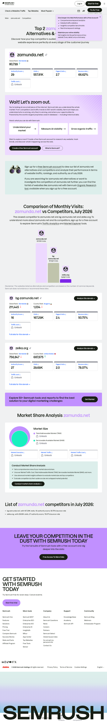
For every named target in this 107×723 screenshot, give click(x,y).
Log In (79, 4)
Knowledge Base (70, 617)
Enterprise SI (27, 627)
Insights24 (26, 630)
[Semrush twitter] (15, 662)
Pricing (5, 627)
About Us (46, 617)
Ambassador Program (92, 624)
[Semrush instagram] (5, 662)
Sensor (25, 647)
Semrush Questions (50, 620)
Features (6, 620)
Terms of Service (66, 667)
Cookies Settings (80, 667)
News (45, 624)
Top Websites (28, 640)
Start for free (93, 4)
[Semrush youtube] (10, 662)
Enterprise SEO (28, 620)
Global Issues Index (50, 637)
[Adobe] (6, 667)
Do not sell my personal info (48, 641)
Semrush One (8, 617)
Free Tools (26, 643)
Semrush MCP (28, 617)
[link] (15, 11)
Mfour (25, 633)
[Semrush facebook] (13, 662)
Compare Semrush (10, 633)
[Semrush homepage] (8, 3)
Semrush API (68, 624)
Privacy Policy (52, 667)
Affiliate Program (9, 643)
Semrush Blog (89, 617)
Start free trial (11, 603)
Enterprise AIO (28, 624)
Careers (46, 627)
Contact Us (47, 645)
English (100, 667)
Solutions (6, 624)
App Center (27, 637)
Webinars (87, 620)
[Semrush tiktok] (8, 662)
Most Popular (46, 11)
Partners (46, 630)
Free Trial (6, 630)
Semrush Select (49, 633)
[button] (78, 11)
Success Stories (8, 637)
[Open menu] (104, 4)
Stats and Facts (8, 640)
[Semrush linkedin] (3, 662)
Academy (67, 620)
